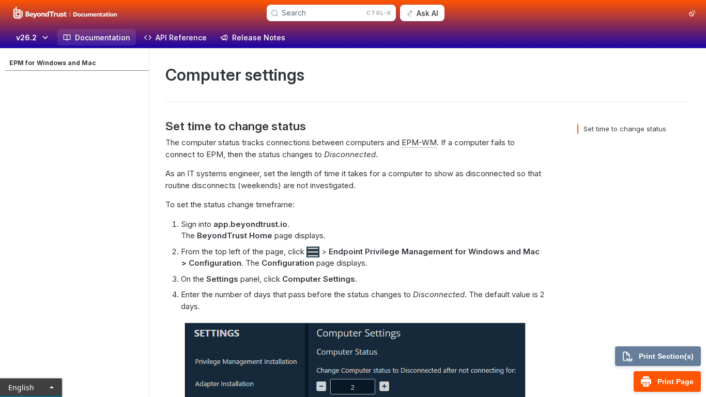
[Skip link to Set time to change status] (158, 126)
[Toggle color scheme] (692, 13)
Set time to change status (625, 129)
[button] (312, 251)
